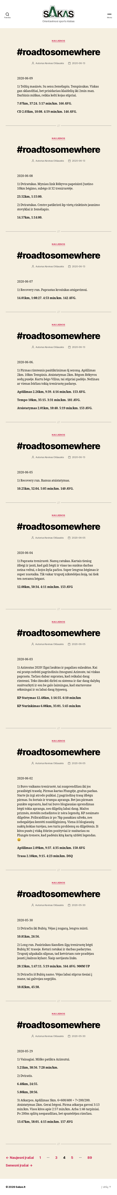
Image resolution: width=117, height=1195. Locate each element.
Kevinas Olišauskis (54, 63)
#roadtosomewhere (58, 51)
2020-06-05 (78, 537)
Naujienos (58, 41)
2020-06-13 (78, 63)
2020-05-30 (78, 905)
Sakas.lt (20, 1186)
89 (89, 1158)
